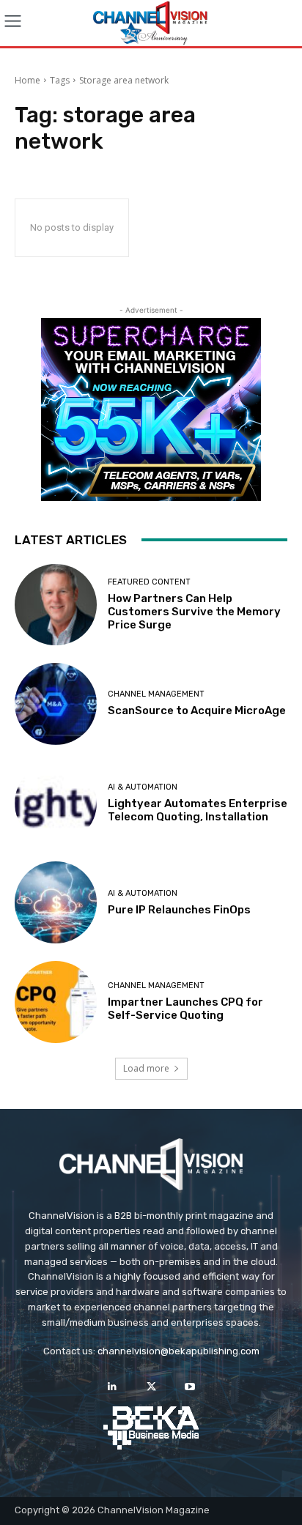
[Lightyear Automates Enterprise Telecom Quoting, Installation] (56, 803)
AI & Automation (142, 787)
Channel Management (156, 694)
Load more (146, 1068)
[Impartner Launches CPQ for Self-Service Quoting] (56, 1002)
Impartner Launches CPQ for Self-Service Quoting (185, 1008)
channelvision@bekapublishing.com (178, 1351)
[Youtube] (190, 1387)
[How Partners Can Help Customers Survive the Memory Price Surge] (56, 605)
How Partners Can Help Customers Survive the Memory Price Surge (194, 611)
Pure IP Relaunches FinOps (179, 909)
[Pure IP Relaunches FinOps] (56, 902)
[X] (150, 1387)
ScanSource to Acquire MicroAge (197, 710)
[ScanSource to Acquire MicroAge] (56, 704)
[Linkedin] (111, 1387)
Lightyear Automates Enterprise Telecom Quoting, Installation (197, 810)
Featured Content (149, 582)
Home (27, 80)
